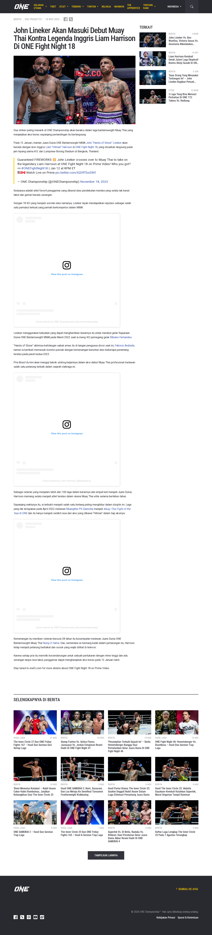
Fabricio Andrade (124, 345)
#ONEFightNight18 (34, 168)
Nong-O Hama (51, 643)
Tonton (91, 6)
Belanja (106, 6)
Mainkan (119, 6)
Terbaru (76, 6)
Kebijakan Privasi (166, 917)
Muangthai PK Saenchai (79, 508)
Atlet (62, 6)
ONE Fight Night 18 (87, 147)
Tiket (53, 6)
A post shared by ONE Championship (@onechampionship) (67, 321)
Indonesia (173, 6)
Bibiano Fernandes (121, 337)
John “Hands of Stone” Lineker (104, 142)
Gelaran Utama (38, 7)
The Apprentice (133, 7)
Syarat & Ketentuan (188, 917)
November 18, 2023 (94, 182)
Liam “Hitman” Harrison (59, 147)
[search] (191, 6)
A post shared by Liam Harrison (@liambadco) (67, 480)
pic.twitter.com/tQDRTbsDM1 (75, 172)
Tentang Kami (148, 7)
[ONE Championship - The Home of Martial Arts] (21, 7)
